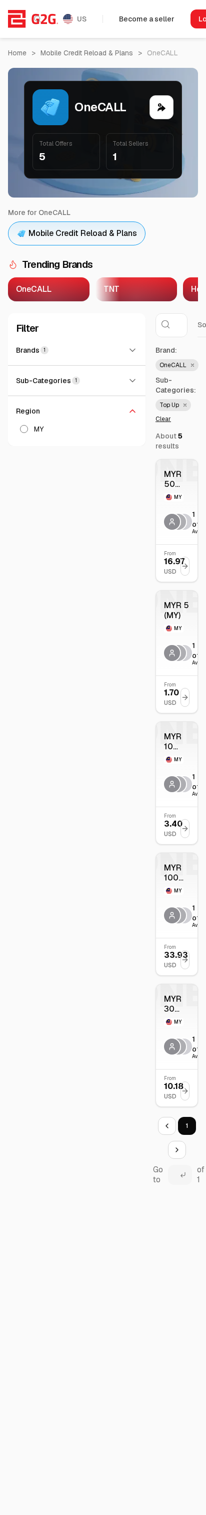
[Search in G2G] (37, 18)
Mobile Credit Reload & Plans (86, 52)
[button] (177, 365)
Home (17, 52)
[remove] (191, 365)
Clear (163, 419)
